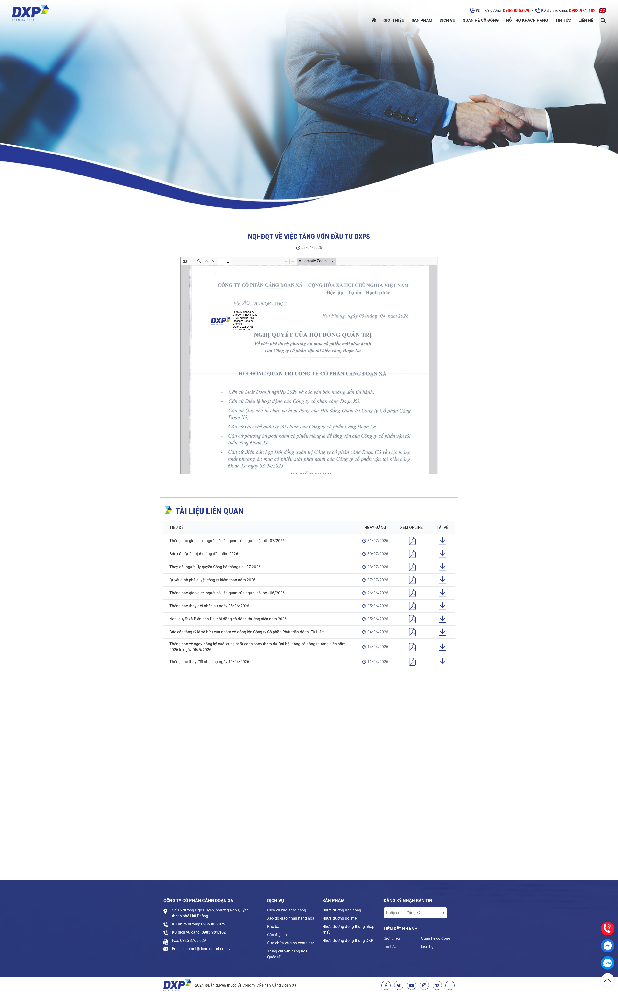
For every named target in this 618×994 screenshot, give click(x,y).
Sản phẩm (422, 20)
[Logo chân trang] (177, 985)
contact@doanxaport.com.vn (208, 948)
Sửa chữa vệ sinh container (290, 943)
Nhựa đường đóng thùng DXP (347, 940)
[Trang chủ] (374, 20)
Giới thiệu (393, 20)
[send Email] (441, 912)
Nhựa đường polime (339, 918)
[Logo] (30, 13)
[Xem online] (412, 541)
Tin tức (563, 20)
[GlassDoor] (450, 985)
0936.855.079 (516, 10)
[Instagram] (424, 985)
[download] (442, 541)
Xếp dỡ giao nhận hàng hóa (290, 918)
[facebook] (386, 985)
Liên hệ (585, 20)
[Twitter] (398, 985)
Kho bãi (273, 926)
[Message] (607, 945)
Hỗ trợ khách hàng (527, 20)
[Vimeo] (437, 985)
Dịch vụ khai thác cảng (286, 910)
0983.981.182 (582, 10)
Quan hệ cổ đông (481, 20)
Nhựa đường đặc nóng (341, 910)
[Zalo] (607, 963)
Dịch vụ (447, 20)
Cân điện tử (277, 934)
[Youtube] (411, 985)
